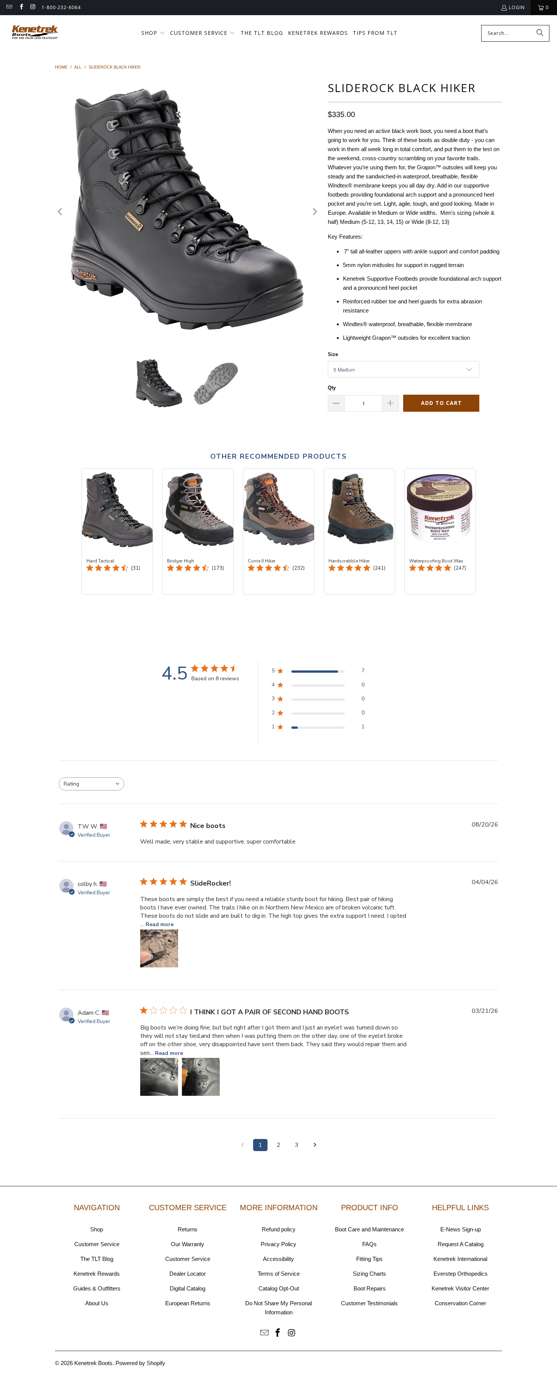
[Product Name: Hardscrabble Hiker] (359, 531)
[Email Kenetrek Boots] (9, 7)
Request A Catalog (460, 1244)
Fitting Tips (369, 1259)
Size (333, 354)
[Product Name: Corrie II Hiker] (278, 531)
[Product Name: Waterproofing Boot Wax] (440, 531)
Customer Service (96, 1244)
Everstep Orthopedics (460, 1273)
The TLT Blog (96, 1259)
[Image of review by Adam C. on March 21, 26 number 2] (201, 1077)
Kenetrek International (460, 1259)
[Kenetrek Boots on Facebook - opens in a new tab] (20, 7)
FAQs (369, 1244)
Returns (187, 1229)
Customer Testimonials (369, 1303)
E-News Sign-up (460, 1229)
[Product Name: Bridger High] (198, 531)
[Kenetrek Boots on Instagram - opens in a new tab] (33, 7)
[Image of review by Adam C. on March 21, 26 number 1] (159, 1077)
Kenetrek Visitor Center (460, 1288)
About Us (96, 1303)
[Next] (314, 211)
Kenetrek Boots (93, 1363)
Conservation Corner (460, 1303)
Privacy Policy (278, 1244)
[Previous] (61, 211)
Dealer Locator (187, 1273)
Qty (332, 388)
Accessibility (278, 1259)
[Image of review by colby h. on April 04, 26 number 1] (159, 948)
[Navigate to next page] (315, 1145)
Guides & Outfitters (96, 1288)
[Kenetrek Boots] (35, 33)
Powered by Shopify (140, 1363)
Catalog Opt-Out (278, 1288)
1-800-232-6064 (61, 7)
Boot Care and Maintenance (369, 1229)
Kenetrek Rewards (97, 1273)
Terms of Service (279, 1273)
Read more (160, 924)
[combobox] (91, 783)
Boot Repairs (370, 1288)
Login (517, 7)
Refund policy (279, 1229)
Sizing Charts (369, 1273)
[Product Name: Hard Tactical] (117, 531)
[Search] (539, 33)
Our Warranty (187, 1244)
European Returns (187, 1303)
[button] (153, 33)
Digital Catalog (187, 1288)
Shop (96, 1229)
